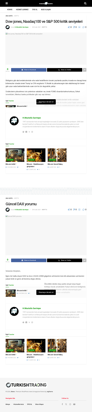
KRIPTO (16, 16)
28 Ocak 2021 (36, 27)
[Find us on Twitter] (66, 404)
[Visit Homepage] (46, 3)
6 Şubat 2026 (52, 167)
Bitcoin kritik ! (22, 106)
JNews (13, 391)
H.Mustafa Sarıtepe (21, 27)
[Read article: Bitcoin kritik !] (15, 155)
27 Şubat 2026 (32, 169)
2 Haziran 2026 (11, 167)
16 (39, 169)
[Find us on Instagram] (70, 404)
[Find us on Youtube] (74, 404)
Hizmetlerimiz (22, 9)
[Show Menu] (7, 3)
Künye (9, 9)
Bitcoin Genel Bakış (55, 164)
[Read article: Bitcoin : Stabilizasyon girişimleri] (36, 155)
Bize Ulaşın (46, 9)
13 (59, 167)
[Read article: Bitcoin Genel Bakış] (57, 155)
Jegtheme (49, 391)
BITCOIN (10, 160)
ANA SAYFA (9, 16)
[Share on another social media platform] (84, 70)
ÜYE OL (34, 9)
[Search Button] (85, 3)
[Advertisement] (46, 178)
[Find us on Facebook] (62, 404)
